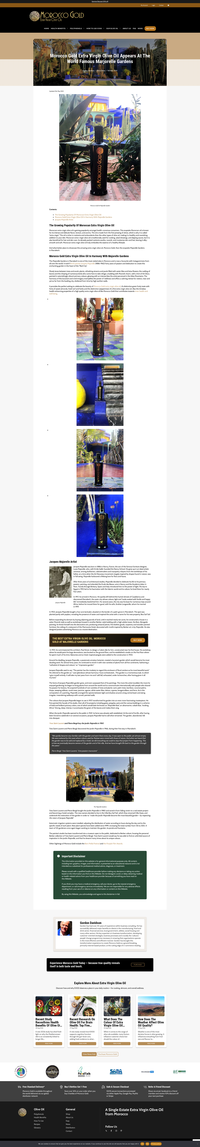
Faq (134, 28)
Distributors (70, 1128)
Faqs (67, 1121)
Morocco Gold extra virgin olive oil (107, 286)
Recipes (37, 1124)
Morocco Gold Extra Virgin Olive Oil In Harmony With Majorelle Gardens (83, 217)
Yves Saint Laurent (56, 723)
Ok (142, 1144)
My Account (144, 5)
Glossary (37, 1128)
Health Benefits (58, 28)
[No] (197, 1144)
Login (153, 5)
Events (98, 71)
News (140, 28)
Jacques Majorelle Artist (64, 219)
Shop (68, 1114)
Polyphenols (76, 28)
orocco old (62, 15)
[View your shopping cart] (168, 5)
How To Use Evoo (94, 28)
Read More (49, 1043)
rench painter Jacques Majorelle (82, 263)
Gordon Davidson (88, 71)
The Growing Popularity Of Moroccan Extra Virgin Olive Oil (78, 215)
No (147, 1144)
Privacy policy (156, 1144)
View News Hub (89, 1054)
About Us (127, 28)
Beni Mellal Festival (92, 843)
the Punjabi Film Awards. (113, 843)
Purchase (138, 965)
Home (46, 28)
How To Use (39, 1121)
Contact (161, 5)
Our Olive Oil (112, 28)
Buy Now (150, 28)
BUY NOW (138, 640)
